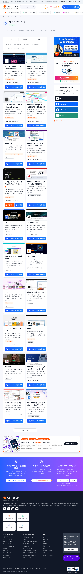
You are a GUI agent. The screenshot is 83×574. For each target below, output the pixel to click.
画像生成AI (6, 555)
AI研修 (24, 539)
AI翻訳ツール (6, 557)
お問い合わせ (71, 549)
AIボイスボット (7, 543)
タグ (44, 552)
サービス (5, 30)
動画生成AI (6, 550)
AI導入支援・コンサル (28, 537)
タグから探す (9, 16)
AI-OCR (5, 548)
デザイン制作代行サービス (30, 552)
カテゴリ (13, 30)
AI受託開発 (26, 546)
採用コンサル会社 (27, 557)
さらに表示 (26, 430)
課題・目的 (45, 539)
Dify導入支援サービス (28, 543)
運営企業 (5, 568)
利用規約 (68, 483)
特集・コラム (30, 30)
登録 (73, 480)
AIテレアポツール (7, 541)
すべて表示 (7, 77)
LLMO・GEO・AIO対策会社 (30, 541)
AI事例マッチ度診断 (48, 555)
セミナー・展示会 (50, 30)
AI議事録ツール (7, 537)
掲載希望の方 (64, 1)
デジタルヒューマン (28, 548)
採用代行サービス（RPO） (30, 550)
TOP (4, 16)
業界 (44, 541)
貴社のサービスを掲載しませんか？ (63, 120)
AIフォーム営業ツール (9, 546)
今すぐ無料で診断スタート (67, 78)
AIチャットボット (7, 539)
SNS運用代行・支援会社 (29, 555)
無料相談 (20, 205)
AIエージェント (7, 552)
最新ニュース (46, 548)
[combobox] (8, 44)
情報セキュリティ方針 (41, 568)
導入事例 (21, 30)
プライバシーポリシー (62, 485)
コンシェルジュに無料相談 (72, 7)
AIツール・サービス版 (75, 1)
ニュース (39, 30)
